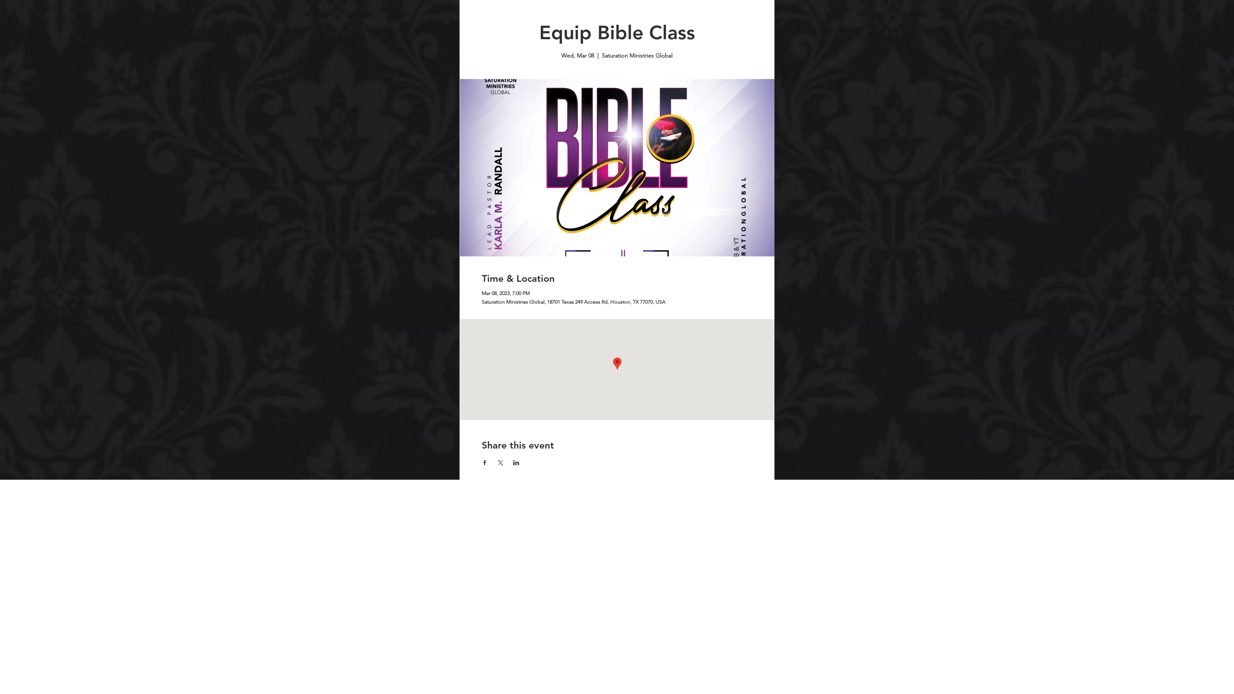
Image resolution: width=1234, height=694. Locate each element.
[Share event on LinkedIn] (516, 462)
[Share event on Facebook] (485, 462)
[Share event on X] (500, 462)
